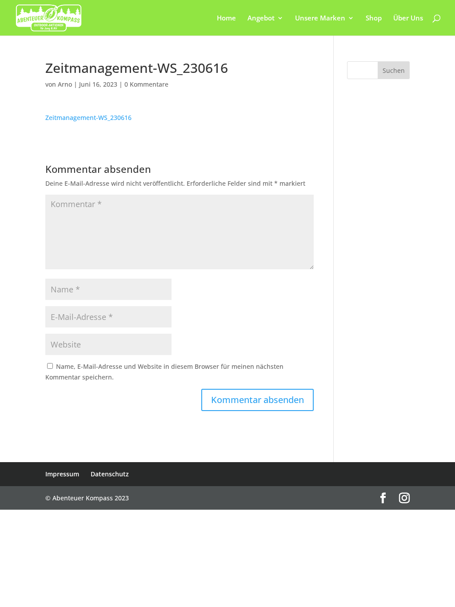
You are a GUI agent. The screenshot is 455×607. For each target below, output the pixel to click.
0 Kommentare (146, 84)
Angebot (261, 18)
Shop (374, 18)
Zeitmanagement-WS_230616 (88, 117)
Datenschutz (110, 474)
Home (226, 18)
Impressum (62, 474)
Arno (65, 84)
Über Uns (408, 18)
